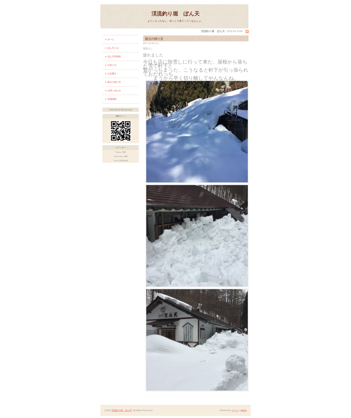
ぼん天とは (113, 48)
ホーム (110, 39)
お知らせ (111, 65)
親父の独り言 (114, 82)
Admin (243, 410)
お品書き (111, 73)
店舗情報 (111, 99)
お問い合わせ (114, 90)
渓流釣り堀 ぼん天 (176, 14)
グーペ (235, 410)
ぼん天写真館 (114, 56)
